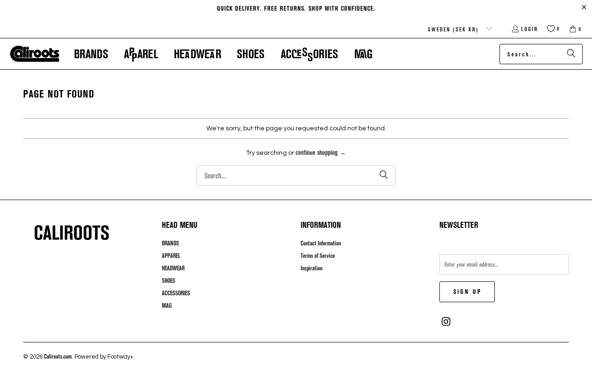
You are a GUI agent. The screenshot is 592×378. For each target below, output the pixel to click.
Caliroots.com (58, 356)
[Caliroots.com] (34, 54)
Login (529, 28)
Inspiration (311, 268)
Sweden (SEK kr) (454, 29)
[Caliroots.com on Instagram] (446, 321)
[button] (91, 54)
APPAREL (171, 255)
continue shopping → (321, 152)
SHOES (168, 280)
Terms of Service (318, 255)
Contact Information (321, 243)
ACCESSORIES (176, 293)
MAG (167, 305)
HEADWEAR (173, 268)
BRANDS (170, 243)
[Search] (571, 54)
